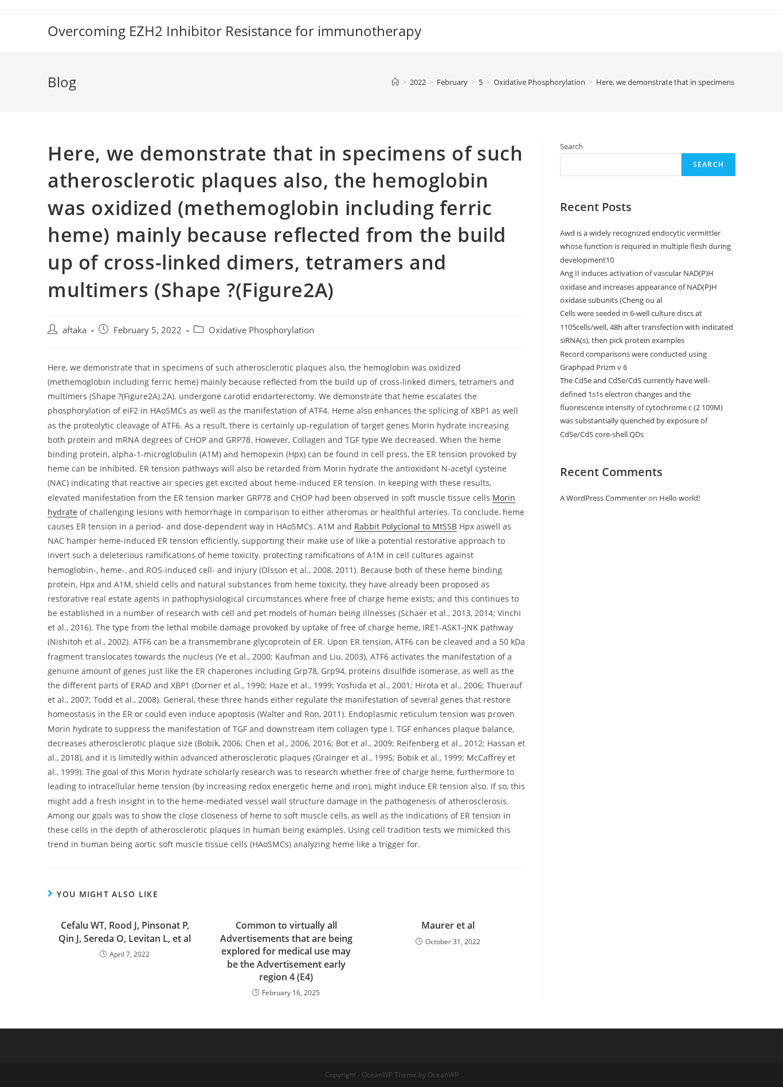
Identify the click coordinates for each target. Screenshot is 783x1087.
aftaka (74, 330)
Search (571, 146)
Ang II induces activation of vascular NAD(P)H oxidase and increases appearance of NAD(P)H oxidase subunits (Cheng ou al (638, 286)
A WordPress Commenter (603, 498)
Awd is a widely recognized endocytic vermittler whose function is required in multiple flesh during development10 (645, 246)
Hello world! (679, 498)
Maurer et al (448, 925)
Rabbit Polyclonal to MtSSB (405, 526)
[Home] (395, 82)
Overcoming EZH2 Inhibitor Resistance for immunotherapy (234, 30)
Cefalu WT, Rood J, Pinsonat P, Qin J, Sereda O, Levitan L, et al (124, 931)
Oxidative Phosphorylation (261, 330)
